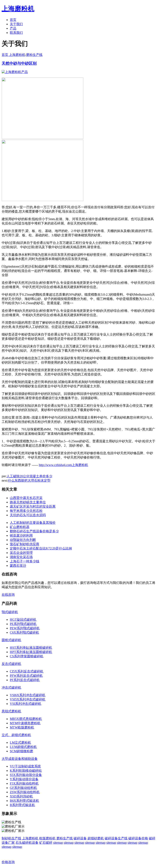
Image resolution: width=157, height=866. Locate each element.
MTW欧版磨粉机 (22, 727)
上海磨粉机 (30, 838)
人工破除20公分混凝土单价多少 (29, 476)
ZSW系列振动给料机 (25, 792)
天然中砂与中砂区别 (19, 63)
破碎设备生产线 (116, 838)
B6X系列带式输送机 (24, 800)
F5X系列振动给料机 (24, 783)
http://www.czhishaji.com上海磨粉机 (63, 465)
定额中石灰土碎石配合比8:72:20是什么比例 (41, 548)
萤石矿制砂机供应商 (24, 544)
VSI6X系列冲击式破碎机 (27, 695)
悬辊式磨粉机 (11, 711)
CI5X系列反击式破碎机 (26, 671)
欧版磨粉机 (47, 838)
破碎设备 (80, 838)
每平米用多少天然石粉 (26, 510)
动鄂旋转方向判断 (23, 540)
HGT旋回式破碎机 (23, 619)
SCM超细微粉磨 (21, 751)
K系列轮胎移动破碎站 (26, 770)
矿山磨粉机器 (19, 527)
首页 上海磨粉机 (13, 54)
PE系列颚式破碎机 (23, 624)
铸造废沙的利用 (21, 535)
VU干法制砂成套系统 (25, 766)
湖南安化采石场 (21, 557)
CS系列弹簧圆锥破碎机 (26, 656)
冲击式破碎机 (11, 687)
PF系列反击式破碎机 (25, 680)
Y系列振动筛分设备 (24, 779)
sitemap (58, 842)
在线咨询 (8, 594)
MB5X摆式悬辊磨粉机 (26, 719)
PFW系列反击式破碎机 (26, 675)
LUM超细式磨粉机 (23, 747)
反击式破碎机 (11, 664)
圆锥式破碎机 (11, 640)
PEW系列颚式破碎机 (25, 628)
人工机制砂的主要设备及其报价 (33, 522)
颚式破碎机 (10, 612)
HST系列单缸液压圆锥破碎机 (31, 647)
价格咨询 (8, 862)
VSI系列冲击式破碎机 (25, 703)
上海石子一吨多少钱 (24, 561)
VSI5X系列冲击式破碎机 (27, 699)
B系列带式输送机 (22, 805)
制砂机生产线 (11, 838)
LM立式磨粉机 (20, 742)
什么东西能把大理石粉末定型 (29, 480)
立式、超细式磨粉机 (16, 735)
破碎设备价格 (138, 838)
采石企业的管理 (21, 552)
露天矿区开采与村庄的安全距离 (33, 506)
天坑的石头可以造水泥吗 (28, 515)
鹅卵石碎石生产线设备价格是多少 (34, 531)
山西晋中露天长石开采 (26, 498)
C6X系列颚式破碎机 (24, 632)
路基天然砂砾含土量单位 (28, 502)
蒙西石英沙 (18, 565)
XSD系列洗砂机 (21, 796)
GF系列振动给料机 (23, 787)
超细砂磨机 (95, 838)
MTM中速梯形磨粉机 (25, 723)
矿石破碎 (45, 842)
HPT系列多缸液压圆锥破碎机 (31, 652)
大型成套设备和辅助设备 (20, 758)
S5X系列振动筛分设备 (26, 775)
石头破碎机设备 (27, 842)
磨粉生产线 (34, 54)
